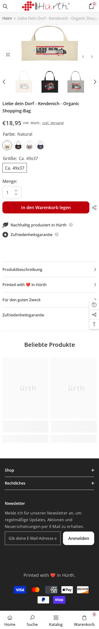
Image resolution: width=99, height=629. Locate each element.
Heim (7, 18)
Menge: (9, 181)
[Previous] (83, 56)
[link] (25, 429)
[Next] (92, 56)
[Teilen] (93, 207)
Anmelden (78, 538)
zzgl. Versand (53, 123)
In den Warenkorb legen (46, 207)
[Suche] (5, 6)
